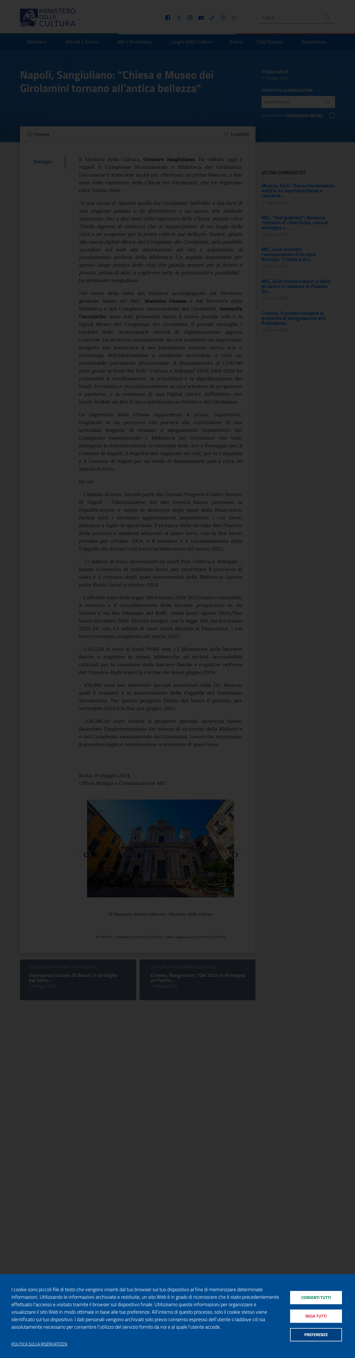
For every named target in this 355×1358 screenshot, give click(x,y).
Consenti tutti (316, 1297)
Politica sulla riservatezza (39, 1344)
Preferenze (316, 1334)
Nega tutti (316, 1316)
